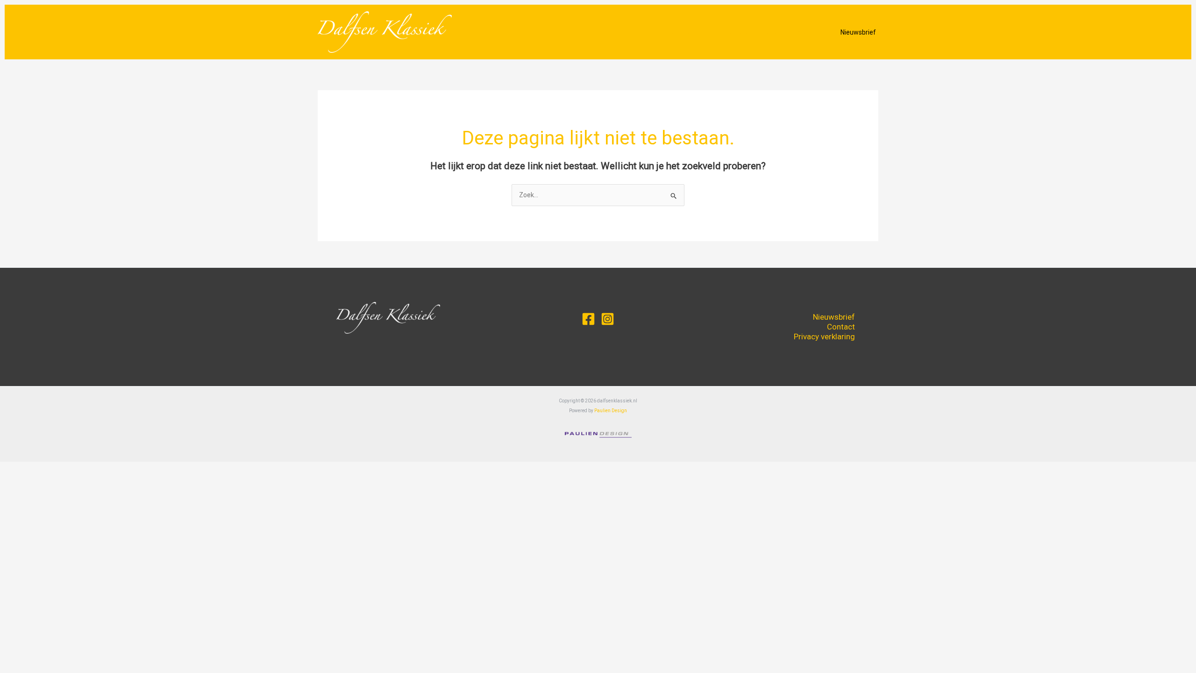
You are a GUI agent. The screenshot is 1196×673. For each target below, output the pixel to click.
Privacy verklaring (824, 336)
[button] (705, 32)
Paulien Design (610, 410)
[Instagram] (607, 319)
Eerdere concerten (752, 32)
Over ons (808, 32)
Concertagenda (677, 32)
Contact (841, 326)
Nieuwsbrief (834, 317)
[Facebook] (588, 319)
